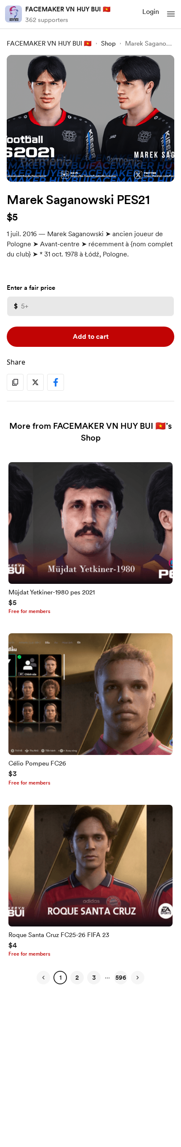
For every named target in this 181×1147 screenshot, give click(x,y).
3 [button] (94, 977)
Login (150, 12)
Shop (108, 43)
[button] (171, 14)
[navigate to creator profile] (13, 13)
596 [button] (120, 977)
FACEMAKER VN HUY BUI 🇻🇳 (68, 9)
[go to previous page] (43, 977)
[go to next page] (137, 977)
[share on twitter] (35, 382)
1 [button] (60, 977)
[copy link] (15, 382)
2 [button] (77, 977)
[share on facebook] (55, 382)
